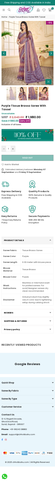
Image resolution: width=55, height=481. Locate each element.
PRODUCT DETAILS (14, 240)
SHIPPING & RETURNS (15, 321)
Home (4, 17)
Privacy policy (12, 329)
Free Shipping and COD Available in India (27, 2)
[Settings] (38, 10)
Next (51, 53)
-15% (49, 22)
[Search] (9, 10)
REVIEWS (8, 312)
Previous (4, 53)
